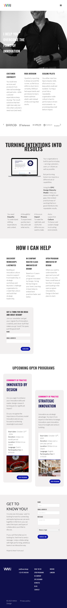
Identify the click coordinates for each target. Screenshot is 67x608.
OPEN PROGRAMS (39, 572)
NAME (39, 502)
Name (8, 332)
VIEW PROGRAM (22, 477)
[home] (7, 5)
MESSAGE (40, 517)
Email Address (11, 338)
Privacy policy (25, 601)
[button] (61, 5)
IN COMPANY (37, 576)
